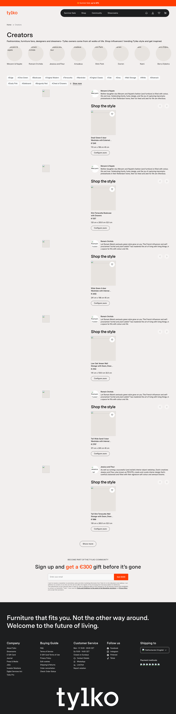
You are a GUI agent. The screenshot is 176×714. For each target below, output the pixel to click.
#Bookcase (36, 78)
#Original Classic (96, 78)
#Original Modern (52, 78)
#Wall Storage (130, 78)
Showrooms (113, 13)
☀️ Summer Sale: (88, 3)
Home (9, 25)
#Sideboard (26, 83)
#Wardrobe (81, 78)
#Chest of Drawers (59, 83)
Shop (83, 13)
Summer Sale (70, 13)
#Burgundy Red (41, 83)
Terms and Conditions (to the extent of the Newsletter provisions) (96, 588)
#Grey (118, 78)
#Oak (109, 78)
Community (97, 13)
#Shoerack (154, 78)
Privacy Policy (123, 588)
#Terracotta (67, 78)
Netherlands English (154, 650)
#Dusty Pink (13, 83)
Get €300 (121, 577)
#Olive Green (23, 78)
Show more (88, 544)
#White (143, 78)
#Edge (10, 78)
